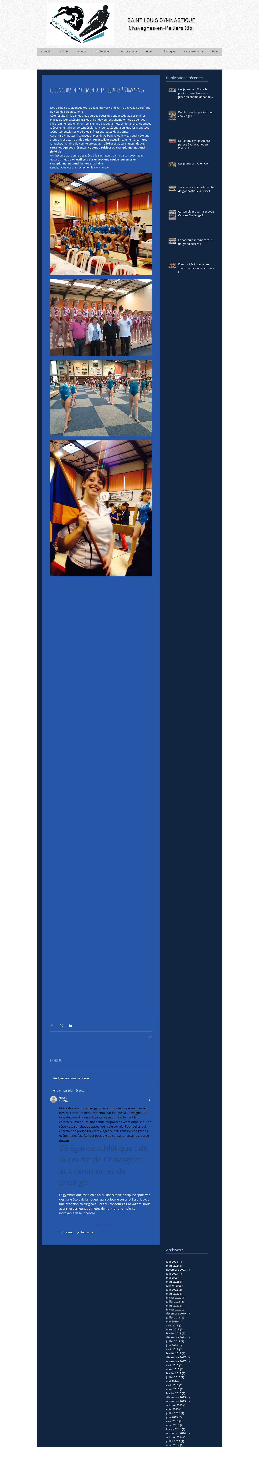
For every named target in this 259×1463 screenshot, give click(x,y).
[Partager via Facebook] (52, 1025)
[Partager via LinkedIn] (70, 1025)
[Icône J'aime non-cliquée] (61, 1232)
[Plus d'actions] (149, 1099)
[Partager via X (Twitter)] (61, 1025)
